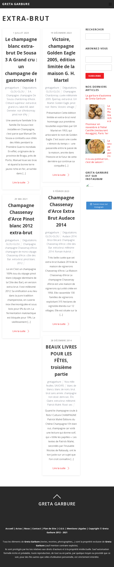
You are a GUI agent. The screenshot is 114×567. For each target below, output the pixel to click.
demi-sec (64, 397)
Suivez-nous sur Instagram (100, 205)
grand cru (13, 106)
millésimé (70, 400)
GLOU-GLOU (17, 91)
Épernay (56, 99)
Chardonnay (51, 95)
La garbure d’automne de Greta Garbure (98, 97)
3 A (29, 91)
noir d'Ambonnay (26, 110)
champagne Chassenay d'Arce (21, 247)
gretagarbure (12, 87)
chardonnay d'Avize (25, 99)
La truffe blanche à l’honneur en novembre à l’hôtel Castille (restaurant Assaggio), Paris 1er (98, 119)
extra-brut (31, 103)
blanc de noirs (62, 389)
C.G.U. (61, 528)
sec (70, 404)
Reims (53, 106)
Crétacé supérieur (15, 103)
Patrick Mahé (54, 404)
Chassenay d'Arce (56, 244)
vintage (70, 106)
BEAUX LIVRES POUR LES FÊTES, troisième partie (61, 360)
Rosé (65, 404)
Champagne (12, 95)
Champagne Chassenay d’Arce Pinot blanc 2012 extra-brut (21, 219)
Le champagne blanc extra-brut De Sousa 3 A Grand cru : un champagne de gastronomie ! (21, 59)
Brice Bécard (54, 240)
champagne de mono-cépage (20, 251)
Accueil (9, 528)
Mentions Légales (76, 528)
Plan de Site (49, 528)
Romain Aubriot (63, 251)
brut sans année (54, 393)
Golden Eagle (62, 103)
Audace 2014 (69, 236)
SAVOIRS (59, 385)
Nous (27, 528)
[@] (94, 187)
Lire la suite (18, 182)
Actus (19, 528)
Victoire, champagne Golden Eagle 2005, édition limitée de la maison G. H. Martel (61, 59)
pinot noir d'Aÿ (19, 114)
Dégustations (29, 87)
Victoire (62, 106)
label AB (23, 106)
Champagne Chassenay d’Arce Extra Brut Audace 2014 (61, 211)
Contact (36, 528)
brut (73, 389)
